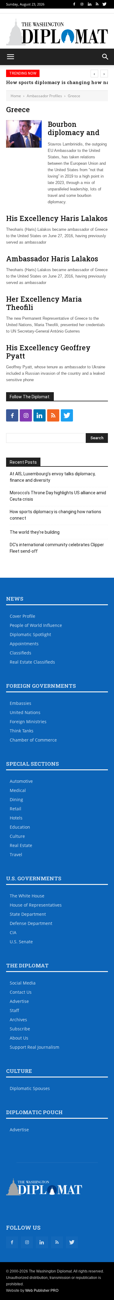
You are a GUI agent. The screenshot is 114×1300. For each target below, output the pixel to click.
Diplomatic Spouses (30, 1088)
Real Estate (21, 845)
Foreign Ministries (28, 721)
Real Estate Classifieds (32, 662)
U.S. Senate (21, 942)
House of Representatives (36, 905)
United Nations (25, 712)
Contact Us (21, 992)
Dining (16, 799)
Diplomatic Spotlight (30, 634)
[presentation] (94, 73)
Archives (18, 1019)
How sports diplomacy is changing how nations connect (55, 515)
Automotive (21, 781)
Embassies (20, 703)
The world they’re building (35, 532)
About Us (19, 1038)
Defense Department (31, 923)
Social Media (23, 983)
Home (16, 95)
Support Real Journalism (34, 1047)
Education (20, 827)
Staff (14, 1010)
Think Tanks (21, 731)
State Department (28, 914)
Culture (17, 836)
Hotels (16, 818)
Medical (18, 790)
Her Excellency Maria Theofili (44, 303)
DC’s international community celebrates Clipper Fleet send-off (57, 548)
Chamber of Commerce (33, 740)
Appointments (24, 643)
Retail (15, 809)
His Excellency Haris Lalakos (57, 218)
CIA (13, 932)
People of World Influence (36, 625)
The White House (27, 896)
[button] (105, 57)
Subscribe (20, 1029)
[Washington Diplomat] (57, 32)
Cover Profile (22, 616)
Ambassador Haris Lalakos (52, 258)
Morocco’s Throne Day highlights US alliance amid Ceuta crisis (58, 496)
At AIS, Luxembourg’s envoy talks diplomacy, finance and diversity (52, 477)
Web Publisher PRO (41, 1290)
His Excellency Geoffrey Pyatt (48, 351)
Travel (16, 854)
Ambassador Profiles (44, 95)
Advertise (19, 1001)
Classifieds (20, 653)
